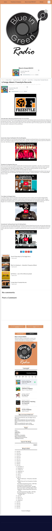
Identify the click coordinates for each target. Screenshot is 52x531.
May (19, 477)
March (19, 497)
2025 (17, 453)
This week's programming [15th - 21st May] (26, 486)
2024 (17, 454)
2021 (17, 459)
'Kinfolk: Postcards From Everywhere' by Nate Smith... (27, 481)
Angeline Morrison (17, 80)
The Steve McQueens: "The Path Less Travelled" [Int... (25, 493)
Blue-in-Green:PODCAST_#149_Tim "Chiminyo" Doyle (25, 421)
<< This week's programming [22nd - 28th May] (17, 327)
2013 (17, 506)
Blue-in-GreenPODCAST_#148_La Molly (23, 423)
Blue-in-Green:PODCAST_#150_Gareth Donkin (25, 420)
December (20, 467)
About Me (32, 333)
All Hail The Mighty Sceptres (17, 168)
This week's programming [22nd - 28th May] (27, 484)
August (19, 473)
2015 (17, 503)
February (20, 499)
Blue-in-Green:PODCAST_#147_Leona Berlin (24, 424)
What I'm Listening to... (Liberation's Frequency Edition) (24, 265)
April (19, 496)
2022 (17, 457)
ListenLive (17, 432)
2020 (17, 460)
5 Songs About (8, 80)
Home (5, 2)
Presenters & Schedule (16, 2)
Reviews (41, 2)
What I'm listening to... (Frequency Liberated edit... (27, 479)
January (19, 500)
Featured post (20, 333)
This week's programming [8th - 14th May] (26, 492)
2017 (17, 465)
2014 (17, 505)
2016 (17, 502)
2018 (17, 463)
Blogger (28, 511)
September (20, 471)
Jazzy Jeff (24, 80)
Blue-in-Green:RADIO (20, 337)
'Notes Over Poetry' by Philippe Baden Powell (27, 488)
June (19, 476)
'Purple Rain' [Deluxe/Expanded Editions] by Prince (26, 490)
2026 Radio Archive (19, 438)
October (19, 470)
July (18, 474)
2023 (17, 456)
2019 (17, 462)
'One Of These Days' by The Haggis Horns (20, 256)
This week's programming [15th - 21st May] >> (35, 327)
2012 (17, 508)
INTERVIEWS (17, 433)
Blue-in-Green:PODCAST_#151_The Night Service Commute (25, 418)
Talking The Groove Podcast (21, 437)
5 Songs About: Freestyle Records (19, 282)
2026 (17, 451)
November (20, 468)
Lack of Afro (30, 80)
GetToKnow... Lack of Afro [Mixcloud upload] (21, 274)
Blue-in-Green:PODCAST (30, 2)
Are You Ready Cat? (6, 168)
